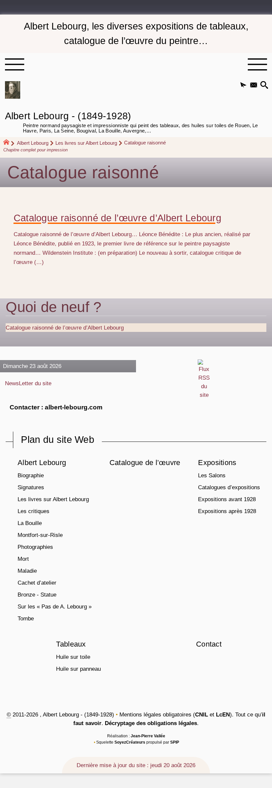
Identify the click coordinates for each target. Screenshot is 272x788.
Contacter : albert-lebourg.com (56, 407)
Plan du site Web (57, 439)
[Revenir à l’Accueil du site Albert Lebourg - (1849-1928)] (12, 90)
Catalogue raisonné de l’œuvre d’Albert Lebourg (117, 218)
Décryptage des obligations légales (151, 723)
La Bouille (30, 523)
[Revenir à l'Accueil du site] (9, 143)
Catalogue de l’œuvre (144, 462)
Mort (23, 558)
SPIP (174, 742)
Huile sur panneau (78, 668)
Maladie (27, 570)
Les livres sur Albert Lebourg (86, 143)
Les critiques (33, 511)
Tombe (26, 618)
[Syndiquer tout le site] (204, 379)
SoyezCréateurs (129, 742)
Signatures (31, 487)
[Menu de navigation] (14, 64)
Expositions (217, 462)
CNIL (201, 714)
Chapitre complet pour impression (35, 149)
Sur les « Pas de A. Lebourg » (55, 606)
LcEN (223, 714)
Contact (209, 644)
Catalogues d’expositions (229, 487)
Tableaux (71, 644)
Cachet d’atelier (37, 582)
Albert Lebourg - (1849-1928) (131, 121)
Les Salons (212, 475)
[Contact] (253, 85)
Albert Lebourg (32, 143)
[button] (243, 85)
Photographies (35, 547)
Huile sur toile (73, 657)
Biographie (31, 475)
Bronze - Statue (37, 594)
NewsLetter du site (28, 383)
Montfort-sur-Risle (40, 535)
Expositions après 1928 (227, 511)
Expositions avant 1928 (227, 499)
